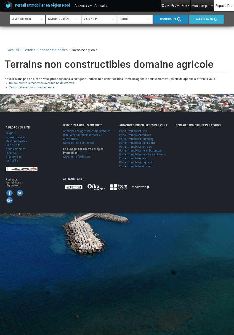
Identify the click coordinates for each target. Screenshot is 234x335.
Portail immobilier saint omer (137, 142)
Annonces (82, 5)
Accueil (13, 50)
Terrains (29, 50)
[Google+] (9, 200)
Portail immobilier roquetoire (136, 162)
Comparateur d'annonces (79, 142)
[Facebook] (9, 192)
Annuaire (101, 6)
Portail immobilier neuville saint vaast (142, 154)
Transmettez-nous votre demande (31, 87)
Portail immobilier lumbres (135, 146)
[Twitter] (19, 192)
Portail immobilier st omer (135, 166)
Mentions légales (16, 141)
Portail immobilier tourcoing (136, 139)
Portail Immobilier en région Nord (42, 5)
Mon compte (201, 6)
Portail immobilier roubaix (135, 135)
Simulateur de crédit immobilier (82, 135)
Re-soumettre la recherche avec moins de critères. (42, 83)
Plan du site (13, 145)
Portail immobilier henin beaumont (140, 150)
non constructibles (54, 50)
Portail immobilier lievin (133, 158)
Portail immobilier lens (133, 131)
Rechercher (168, 19)
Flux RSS (11, 152)
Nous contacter (15, 149)
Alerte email (205, 19)
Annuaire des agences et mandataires (86, 131)
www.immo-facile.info (76, 156)
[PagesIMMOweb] (21, 168)
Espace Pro (224, 6)
